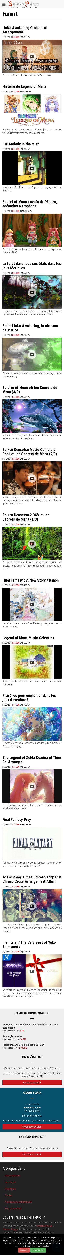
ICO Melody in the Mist (20, 144)
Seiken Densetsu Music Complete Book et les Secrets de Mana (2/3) (29, 451)
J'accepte (24, 1250)
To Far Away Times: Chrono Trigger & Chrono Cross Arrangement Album (31, 879)
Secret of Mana (44, 1226)
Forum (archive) (13, 1208)
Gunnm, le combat (12, 1036)
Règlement (10, 1188)
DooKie (24, 1048)
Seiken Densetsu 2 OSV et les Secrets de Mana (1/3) (25, 517)
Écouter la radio (31, 1154)
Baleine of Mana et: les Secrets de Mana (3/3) (29, 389)
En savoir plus (38, 1250)
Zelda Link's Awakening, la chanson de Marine (30, 327)
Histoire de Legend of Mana (24, 86)
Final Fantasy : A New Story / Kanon (30, 580)
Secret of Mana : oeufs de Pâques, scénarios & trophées (29, 203)
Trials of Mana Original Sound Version (23, 1045)
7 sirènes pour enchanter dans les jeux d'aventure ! (29, 697)
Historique (10, 1182)
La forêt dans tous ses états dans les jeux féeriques (31, 265)
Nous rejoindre (12, 1175)
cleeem (15, 37)
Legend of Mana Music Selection (28, 638)
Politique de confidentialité (18, 1202)
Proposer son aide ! (32, 1126)
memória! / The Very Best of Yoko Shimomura (29, 944)
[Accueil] (23, 4)
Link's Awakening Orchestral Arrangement (24, 29)
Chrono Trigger (10, 1229)
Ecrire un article (31, 1082)
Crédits (8, 1195)
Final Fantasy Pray (16, 819)
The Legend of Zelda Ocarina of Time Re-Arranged (31, 759)
